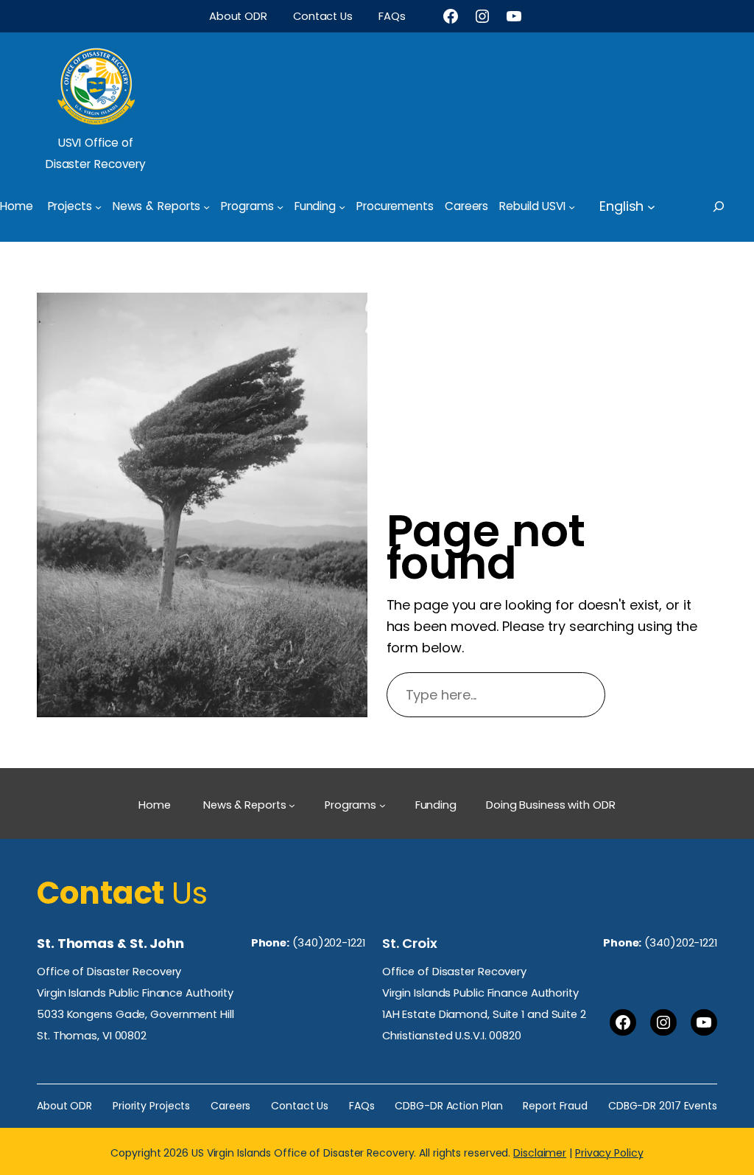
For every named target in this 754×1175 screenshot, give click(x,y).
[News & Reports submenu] (206, 206)
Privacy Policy (609, 1153)
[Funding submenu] (342, 206)
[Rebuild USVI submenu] (571, 206)
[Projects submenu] (98, 206)
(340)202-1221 (328, 942)
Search (668, 695)
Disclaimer (539, 1153)
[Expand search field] (732, 206)
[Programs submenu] (280, 206)
